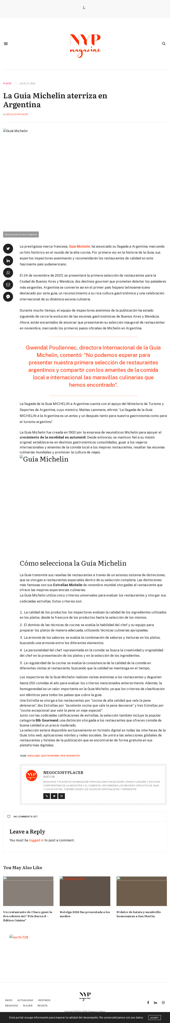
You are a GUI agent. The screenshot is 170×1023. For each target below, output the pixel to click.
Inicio (8, 1000)
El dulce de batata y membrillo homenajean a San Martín (139, 914)
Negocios (11, 1005)
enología (34, 755)
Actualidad (25, 1000)
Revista (43, 1005)
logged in (36, 840)
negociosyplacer (17, 114)
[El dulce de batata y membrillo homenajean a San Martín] (142, 891)
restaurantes (70, 755)
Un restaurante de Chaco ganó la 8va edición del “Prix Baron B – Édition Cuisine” (27, 916)
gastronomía (50, 755)
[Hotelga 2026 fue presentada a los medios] (85, 891)
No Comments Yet (26, 816)
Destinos (44, 1000)
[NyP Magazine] (85, 43)
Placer (7, 83)
